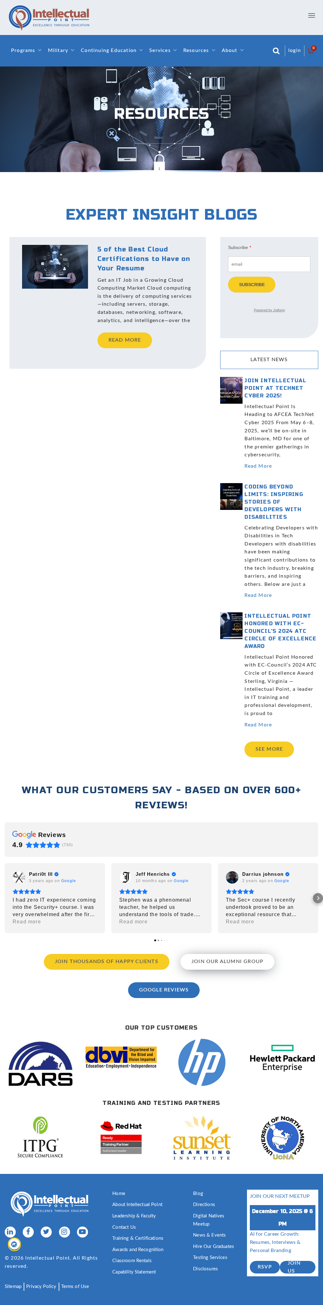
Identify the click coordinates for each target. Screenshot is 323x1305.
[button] (5, 898)
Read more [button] (27, 921)
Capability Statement (134, 1272)
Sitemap (13, 1286)
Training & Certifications (137, 1238)
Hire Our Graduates (213, 1246)
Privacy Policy (41, 1286)
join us (294, 1267)
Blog (198, 1193)
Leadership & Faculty (134, 1216)
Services (160, 50)
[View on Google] (19, 877)
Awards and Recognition (137, 1249)
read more (125, 340)
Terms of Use (75, 1286)
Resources (196, 50)
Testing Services (210, 1257)
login (294, 50)
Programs (23, 50)
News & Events (209, 1235)
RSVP (265, 1266)
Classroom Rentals (132, 1260)
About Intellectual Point (137, 1204)
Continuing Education (109, 50)
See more (269, 749)
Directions (204, 1204)
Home (118, 1193)
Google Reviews (164, 989)
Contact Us (124, 1227)
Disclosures (205, 1269)
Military (58, 50)
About (230, 50)
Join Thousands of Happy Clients (106, 961)
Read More (258, 466)
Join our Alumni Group (227, 961)
